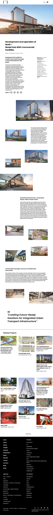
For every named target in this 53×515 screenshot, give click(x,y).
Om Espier (39, 426)
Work (4, 440)
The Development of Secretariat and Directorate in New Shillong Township (42, 390)
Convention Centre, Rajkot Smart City (7, 406)
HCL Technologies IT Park (8, 388)
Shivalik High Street (24, 401)
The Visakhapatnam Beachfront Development (44, 347)
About (5, 445)
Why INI (5, 458)
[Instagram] (38, 508)
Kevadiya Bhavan (41, 409)
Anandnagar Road (24, 353)
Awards (5, 450)
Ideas (5, 442)
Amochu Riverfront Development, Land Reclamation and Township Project (7, 350)
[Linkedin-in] (35, 508)
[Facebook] (44, 508)
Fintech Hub (22, 417)
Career (5, 460)
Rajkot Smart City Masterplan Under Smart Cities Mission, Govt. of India (44, 367)
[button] (47, 2)
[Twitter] (41, 508)
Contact (5, 463)
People (5, 447)
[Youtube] (48, 508)
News (5, 455)
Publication (6, 452)
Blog (4, 465)
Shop (4, 468)
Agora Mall (4, 425)
